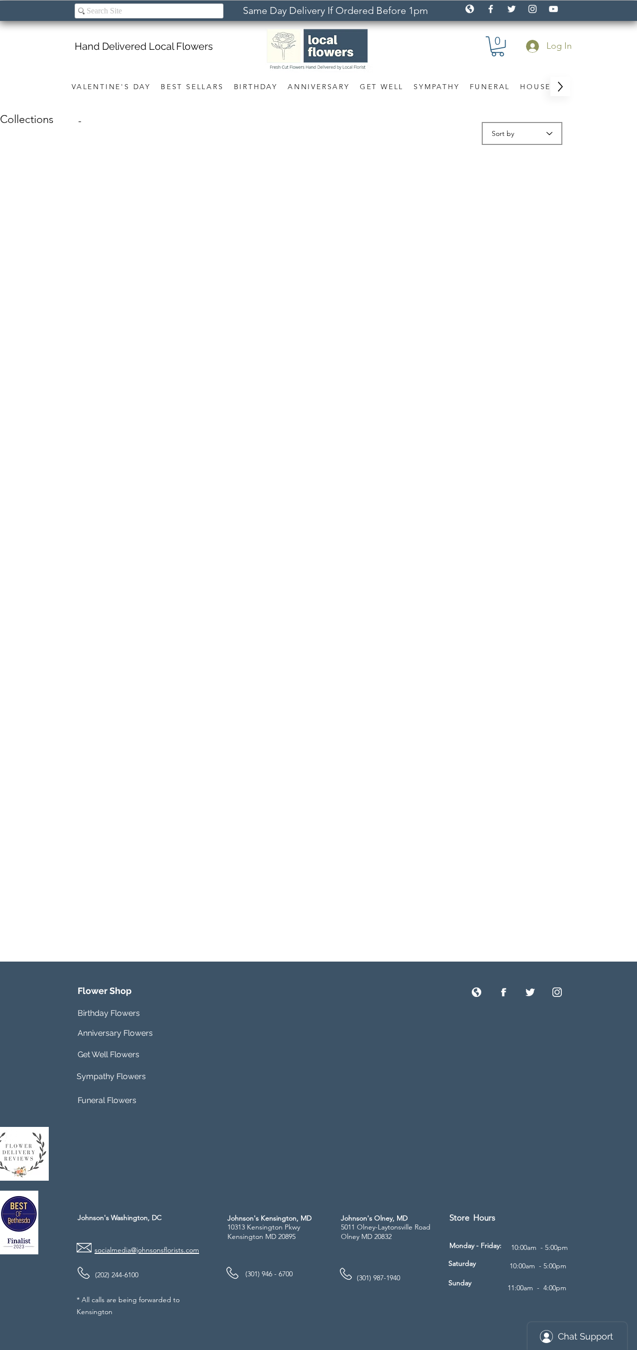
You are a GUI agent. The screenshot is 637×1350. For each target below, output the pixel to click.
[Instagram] (557, 992)
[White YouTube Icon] (553, 8)
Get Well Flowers (108, 1054)
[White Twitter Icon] (511, 8)
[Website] (476, 992)
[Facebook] (503, 992)
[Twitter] (530, 992)
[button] (498, 46)
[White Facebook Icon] (490, 8)
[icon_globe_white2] (469, 8)
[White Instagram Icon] (532, 8)
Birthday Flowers (109, 1013)
